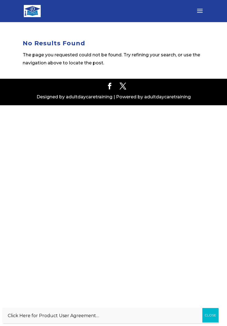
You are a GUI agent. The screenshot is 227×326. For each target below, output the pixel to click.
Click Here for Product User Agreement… (53, 315)
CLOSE (210, 315)
